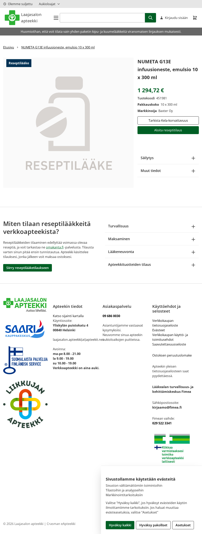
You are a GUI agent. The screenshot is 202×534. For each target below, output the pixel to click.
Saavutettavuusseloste (169, 344)
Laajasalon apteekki (31, 17)
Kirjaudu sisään (176, 18)
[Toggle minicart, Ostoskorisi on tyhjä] (195, 18)
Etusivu (8, 47)
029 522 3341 (162, 423)
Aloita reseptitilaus (168, 130)
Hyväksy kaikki (120, 525)
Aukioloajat (47, 4)
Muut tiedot (151, 170)
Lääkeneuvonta (121, 251)
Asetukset (183, 525)
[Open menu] (56, 18)
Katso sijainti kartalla (68, 316)
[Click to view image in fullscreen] (68, 123)
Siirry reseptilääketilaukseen (27, 268)
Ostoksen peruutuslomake (172, 355)
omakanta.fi (55, 247)
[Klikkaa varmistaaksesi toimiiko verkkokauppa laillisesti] (175, 448)
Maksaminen (119, 238)
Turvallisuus (118, 226)
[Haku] (150, 17)
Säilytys (147, 157)
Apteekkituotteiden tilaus (129, 264)
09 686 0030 (111, 316)
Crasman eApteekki (61, 524)
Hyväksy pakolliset (153, 525)
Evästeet (158, 330)
